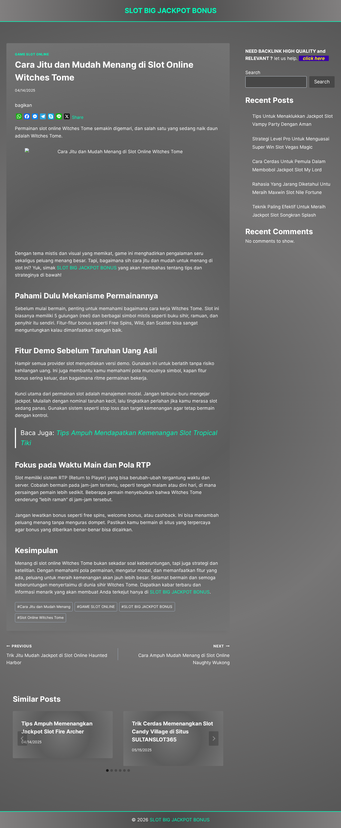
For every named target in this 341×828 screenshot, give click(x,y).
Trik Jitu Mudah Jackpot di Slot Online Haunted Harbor (56, 654)
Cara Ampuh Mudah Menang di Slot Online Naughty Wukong (184, 654)
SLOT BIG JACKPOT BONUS (146, 606)
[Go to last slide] (22, 738)
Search (252, 72)
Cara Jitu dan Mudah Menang (43, 606)
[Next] (213, 738)
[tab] (107, 770)
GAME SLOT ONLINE (32, 54)
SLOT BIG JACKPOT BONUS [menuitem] (87, 267)
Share (77, 117)
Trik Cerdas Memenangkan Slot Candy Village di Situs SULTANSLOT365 (172, 731)
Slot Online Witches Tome (40, 617)
